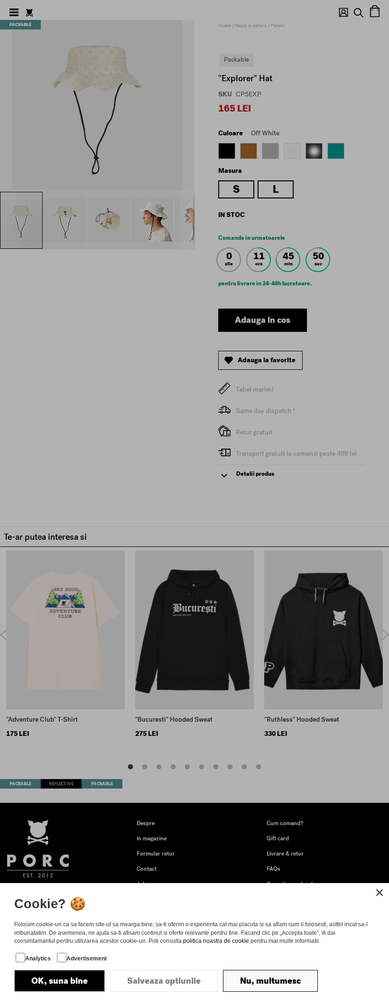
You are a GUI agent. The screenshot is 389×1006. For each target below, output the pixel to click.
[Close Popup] (379, 892)
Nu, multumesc (270, 981)
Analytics (38, 958)
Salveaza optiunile (164, 981)
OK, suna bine (59, 981)
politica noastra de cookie (216, 941)
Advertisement (86, 958)
